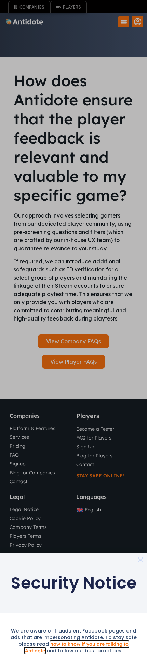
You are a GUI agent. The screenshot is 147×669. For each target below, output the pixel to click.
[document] (73, 334)
